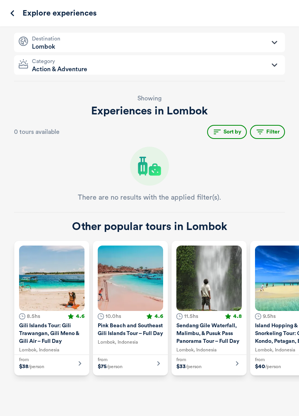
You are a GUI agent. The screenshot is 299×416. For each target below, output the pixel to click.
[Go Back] (12, 13)
